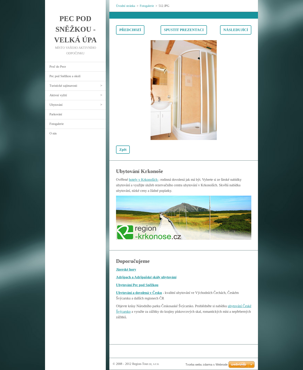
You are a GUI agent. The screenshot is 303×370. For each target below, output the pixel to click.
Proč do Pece (57, 66)
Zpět (122, 150)
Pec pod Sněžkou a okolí (65, 76)
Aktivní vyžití (58, 95)
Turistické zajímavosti (63, 85)
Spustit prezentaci (184, 30)
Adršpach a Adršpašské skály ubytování (146, 277)
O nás (53, 133)
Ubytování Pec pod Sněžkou (137, 285)
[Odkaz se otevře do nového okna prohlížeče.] (184, 90)
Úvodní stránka (125, 6)
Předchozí (130, 30)
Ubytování (56, 104)
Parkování (55, 114)
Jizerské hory (126, 269)
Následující (235, 30)
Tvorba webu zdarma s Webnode (206, 364)
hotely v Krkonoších (143, 179)
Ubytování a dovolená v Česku (139, 293)
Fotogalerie (56, 124)
